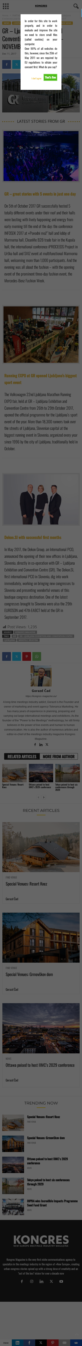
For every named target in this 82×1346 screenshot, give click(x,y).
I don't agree (36, 78)
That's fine (50, 77)
